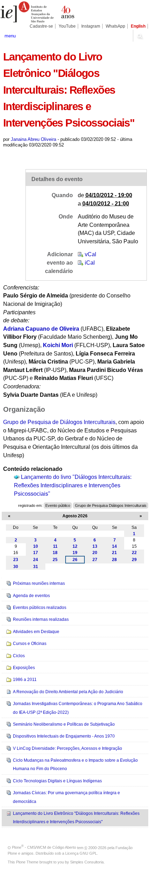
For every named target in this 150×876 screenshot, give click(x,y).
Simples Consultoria (87, 862)
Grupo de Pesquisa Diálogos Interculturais (111, 505)
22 (134, 552)
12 (75, 546)
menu (10, 35)
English (138, 26)
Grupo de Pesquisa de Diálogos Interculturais (59, 422)
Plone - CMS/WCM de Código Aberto (44, 847)
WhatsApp (115, 26)
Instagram (90, 26)
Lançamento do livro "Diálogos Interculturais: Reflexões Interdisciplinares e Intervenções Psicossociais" (73, 485)
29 (134, 559)
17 (35, 552)
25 (55, 559)
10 (35, 546)
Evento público (57, 505)
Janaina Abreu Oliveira (33, 139)
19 (75, 552)
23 (15, 559)
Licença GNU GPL (81, 853)
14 (114, 546)
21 (114, 552)
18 (55, 552)
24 (35, 559)
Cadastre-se (41, 26)
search (139, 36)
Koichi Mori (58, 345)
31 (35, 566)
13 (94, 546)
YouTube (67, 26)
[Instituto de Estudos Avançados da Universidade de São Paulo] (37, 11)
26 (75, 559)
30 (15, 566)
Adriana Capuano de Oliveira (41, 329)
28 (114, 559)
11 (55, 546)
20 (94, 552)
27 (94, 559)
